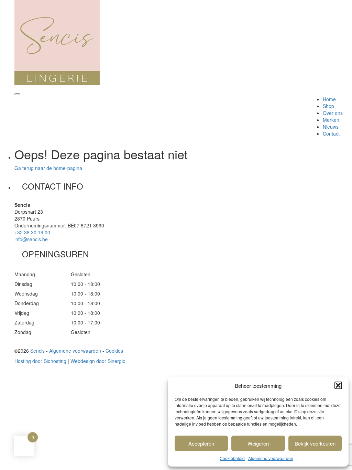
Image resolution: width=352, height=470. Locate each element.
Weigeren (258, 443)
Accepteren (201, 443)
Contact (331, 133)
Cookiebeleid (232, 458)
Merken (331, 119)
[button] (338, 385)
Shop (328, 106)
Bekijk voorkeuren (315, 443)
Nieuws (331, 126)
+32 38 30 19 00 (32, 232)
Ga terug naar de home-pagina (48, 167)
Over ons (333, 112)
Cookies (114, 350)
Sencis (37, 350)
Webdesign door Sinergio (97, 360)
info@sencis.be (31, 239)
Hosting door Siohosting (40, 360)
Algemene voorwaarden (270, 458)
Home (329, 99)
